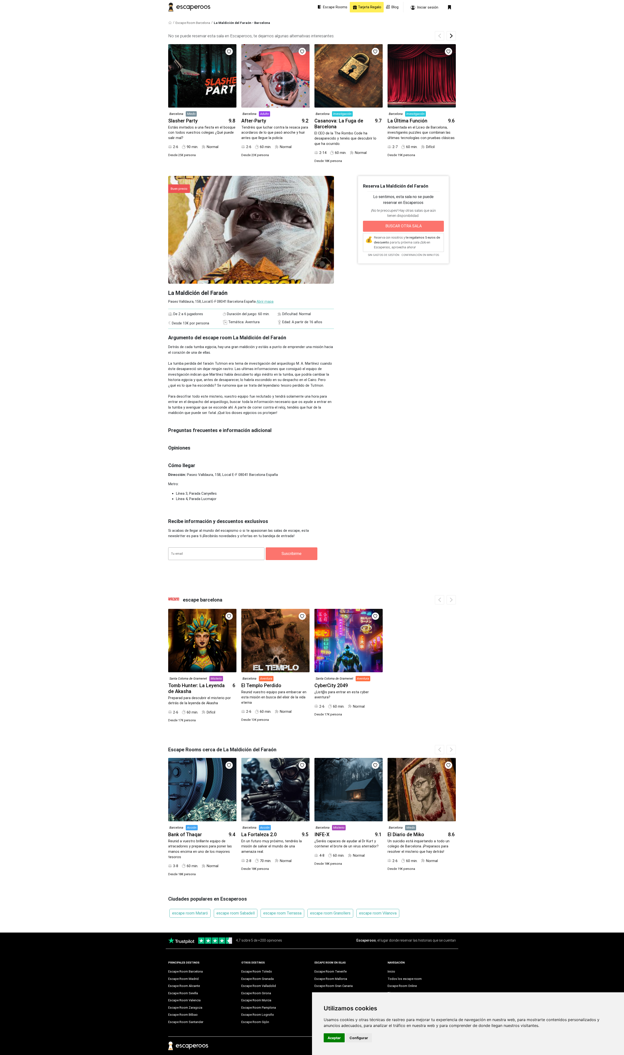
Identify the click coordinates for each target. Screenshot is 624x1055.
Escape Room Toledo (256, 971)
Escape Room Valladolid (258, 986)
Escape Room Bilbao (183, 1014)
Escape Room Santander (185, 1022)
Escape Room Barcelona (193, 23)
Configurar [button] (359, 1038)
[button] (451, 35)
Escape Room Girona (256, 993)
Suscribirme (292, 553)
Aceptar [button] (334, 1038)
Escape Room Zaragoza (185, 1007)
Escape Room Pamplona (258, 1007)
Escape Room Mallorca (330, 979)
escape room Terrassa (282, 913)
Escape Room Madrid (183, 979)
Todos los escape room (405, 979)
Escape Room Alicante (184, 986)
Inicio (391, 971)
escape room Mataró (190, 913)
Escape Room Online (402, 986)
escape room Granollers (330, 913)
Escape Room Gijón (255, 1022)
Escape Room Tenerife (330, 971)
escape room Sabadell (235, 913)
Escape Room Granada (257, 979)
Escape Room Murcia (256, 1000)
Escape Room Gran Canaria (333, 986)
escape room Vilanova (378, 913)
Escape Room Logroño (257, 1014)
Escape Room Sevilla (183, 993)
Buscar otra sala (403, 226)
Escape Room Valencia (184, 1000)
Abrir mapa (264, 301)
